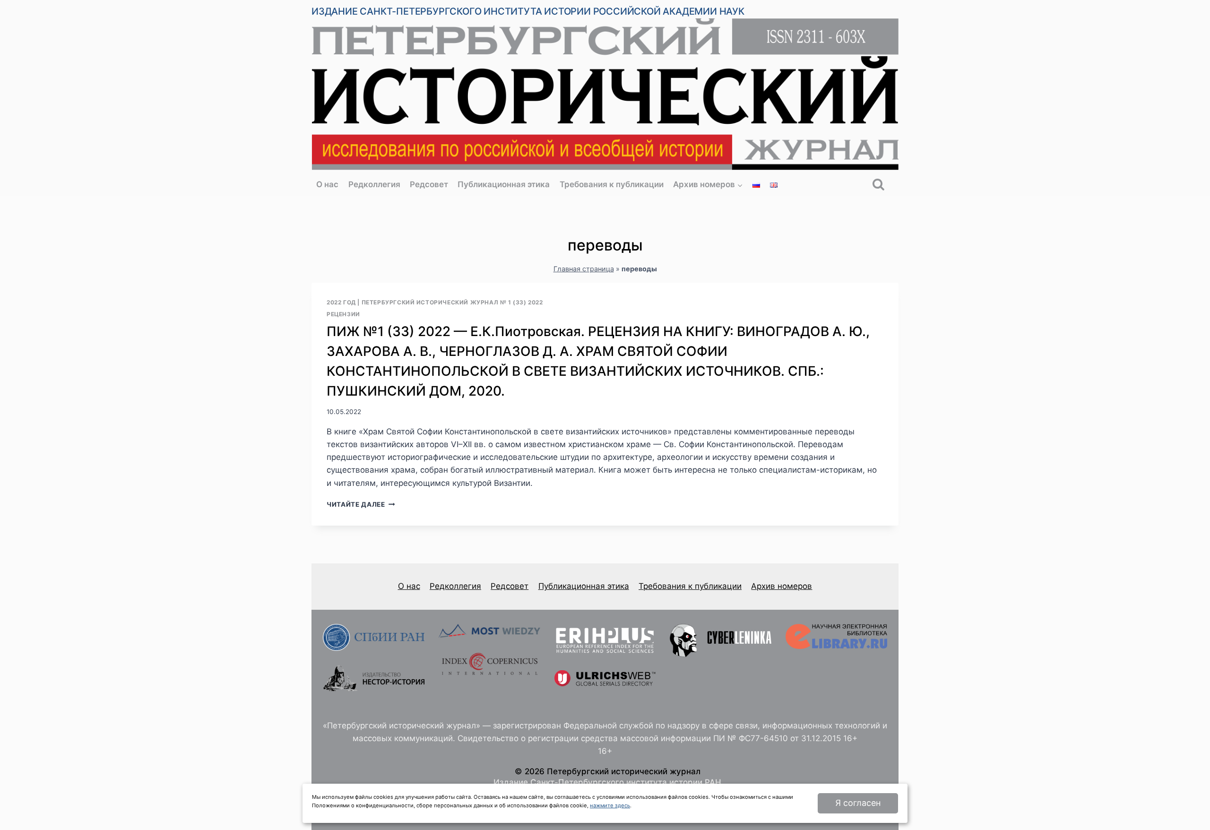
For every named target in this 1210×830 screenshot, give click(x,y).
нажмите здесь (610, 805)
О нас (327, 184)
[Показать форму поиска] (878, 185)
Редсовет (429, 184)
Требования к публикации (612, 184)
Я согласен (858, 803)
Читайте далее (361, 504)
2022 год (341, 302)
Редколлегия (374, 184)
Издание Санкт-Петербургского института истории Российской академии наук (527, 11)
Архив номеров (781, 586)
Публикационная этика (504, 184)
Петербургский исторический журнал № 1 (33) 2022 (452, 302)
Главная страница (583, 269)
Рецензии (343, 314)
